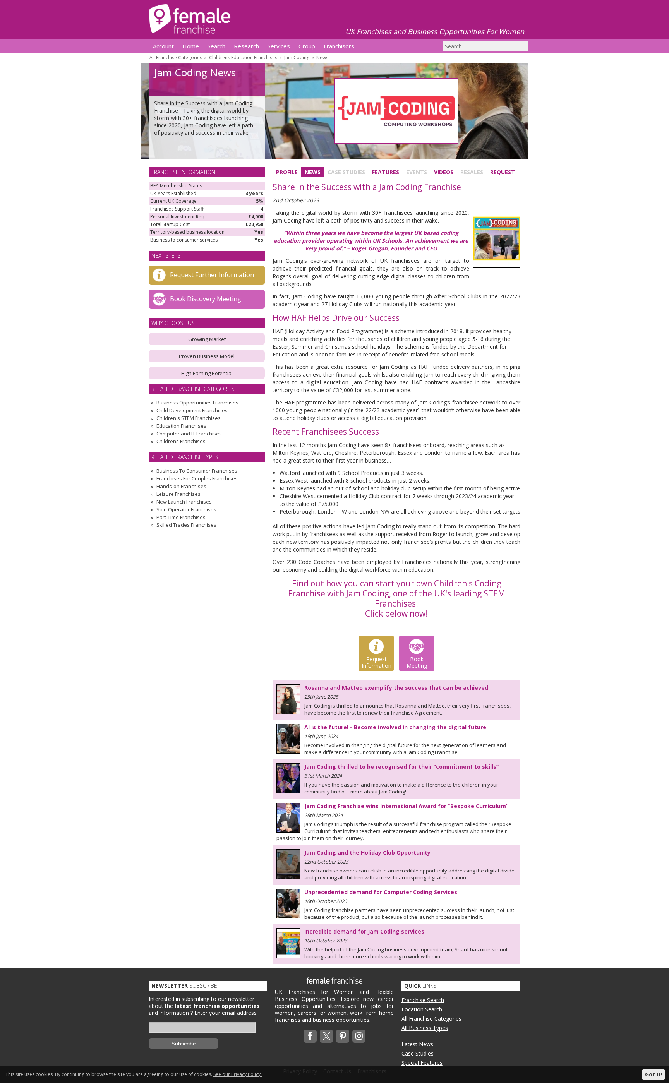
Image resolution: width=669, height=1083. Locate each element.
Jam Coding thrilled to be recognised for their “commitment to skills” (401, 766)
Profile (287, 172)
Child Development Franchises (192, 410)
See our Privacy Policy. (237, 1074)
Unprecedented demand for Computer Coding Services (380, 892)
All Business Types (424, 1028)
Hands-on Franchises (181, 486)
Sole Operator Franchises (186, 509)
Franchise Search (422, 1000)
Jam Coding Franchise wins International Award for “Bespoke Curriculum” (406, 806)
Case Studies (417, 1053)
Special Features (422, 1062)
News (322, 57)
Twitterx (326, 1036)
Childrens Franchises (181, 441)
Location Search (421, 1009)
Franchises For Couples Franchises (197, 478)
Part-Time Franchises (181, 517)
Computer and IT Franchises (189, 433)
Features (385, 172)
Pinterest (342, 1036)
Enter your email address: (226, 1012)
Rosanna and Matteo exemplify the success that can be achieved (396, 687)
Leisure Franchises (178, 493)
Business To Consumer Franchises (196, 470)
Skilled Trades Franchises (186, 524)
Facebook (310, 1036)
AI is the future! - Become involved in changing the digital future (395, 727)
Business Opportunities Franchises (197, 402)
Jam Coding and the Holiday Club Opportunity (367, 852)
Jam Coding (296, 57)
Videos (443, 172)
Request (502, 172)
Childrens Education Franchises (243, 57)
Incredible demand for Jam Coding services (364, 931)
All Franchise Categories (175, 57)
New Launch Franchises (184, 501)
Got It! (653, 1074)
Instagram (358, 1036)
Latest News (417, 1044)
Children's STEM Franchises (188, 418)
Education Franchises (181, 425)
